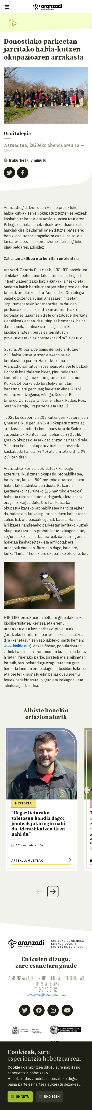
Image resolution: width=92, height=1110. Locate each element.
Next (53, 891)
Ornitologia (17, 134)
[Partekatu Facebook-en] (22, 172)
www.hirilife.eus (17, 646)
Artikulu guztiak (27, 860)
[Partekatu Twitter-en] (9, 172)
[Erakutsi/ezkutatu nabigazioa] (7, 7)
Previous (39, 891)
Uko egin (51, 1096)
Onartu (22, 1096)
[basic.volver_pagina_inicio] (47, 7)
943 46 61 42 (47, 989)
